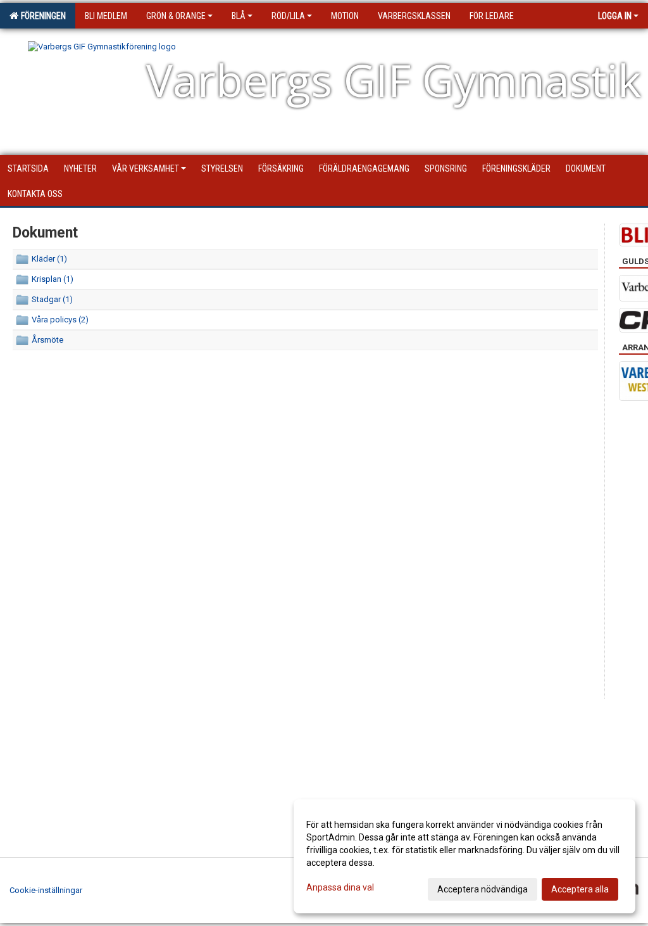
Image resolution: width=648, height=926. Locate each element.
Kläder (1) (49, 258)
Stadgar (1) (52, 299)
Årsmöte (47, 340)
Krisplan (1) (52, 279)
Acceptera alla (580, 889)
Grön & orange (176, 16)
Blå (239, 16)
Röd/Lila (288, 16)
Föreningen (41, 16)
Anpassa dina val (340, 887)
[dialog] (464, 856)
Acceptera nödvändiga (482, 889)
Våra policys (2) (60, 319)
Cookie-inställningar (45, 890)
